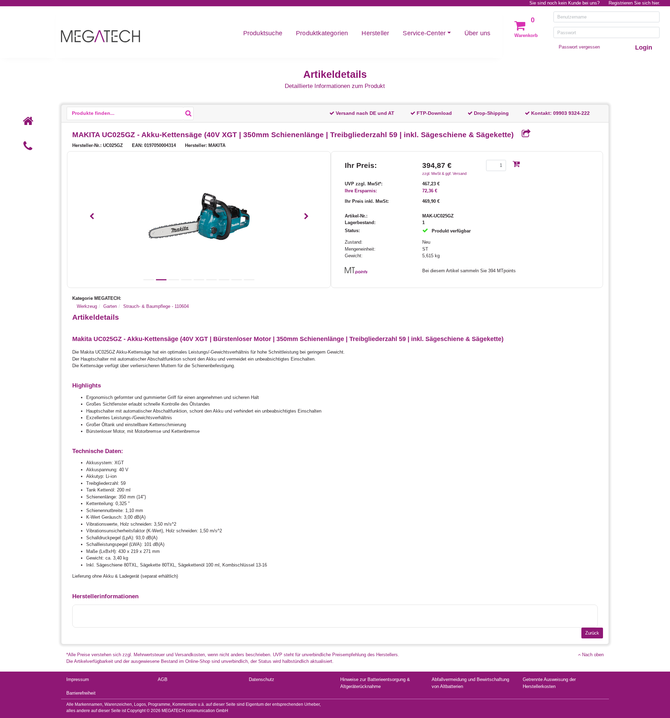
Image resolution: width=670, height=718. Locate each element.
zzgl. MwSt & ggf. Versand (444, 173)
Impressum (77, 679)
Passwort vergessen (579, 47)
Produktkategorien (322, 33)
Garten (110, 306)
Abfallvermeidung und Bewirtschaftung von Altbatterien (470, 683)
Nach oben (592, 654)
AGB (163, 679)
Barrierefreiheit (81, 693)
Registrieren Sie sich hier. (634, 3)
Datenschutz (261, 679)
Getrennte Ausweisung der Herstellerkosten (549, 683)
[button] (92, 216)
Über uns (477, 33)
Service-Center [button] (424, 33)
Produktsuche (262, 33)
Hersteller (375, 33)
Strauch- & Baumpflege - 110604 (156, 306)
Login (643, 47)
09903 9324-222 (571, 113)
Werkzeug (87, 306)
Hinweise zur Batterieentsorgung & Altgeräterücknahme (375, 683)
